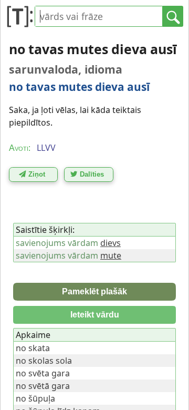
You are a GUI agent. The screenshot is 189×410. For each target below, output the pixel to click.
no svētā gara (43, 386)
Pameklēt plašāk (94, 291)
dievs (110, 243)
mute (110, 255)
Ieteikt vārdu (94, 314)
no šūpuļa (35, 398)
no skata (33, 348)
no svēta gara (43, 373)
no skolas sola (44, 360)
